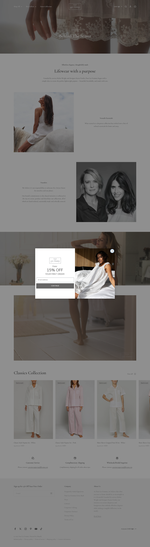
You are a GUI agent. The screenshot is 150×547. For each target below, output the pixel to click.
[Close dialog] (112, 251)
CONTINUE (55, 286)
